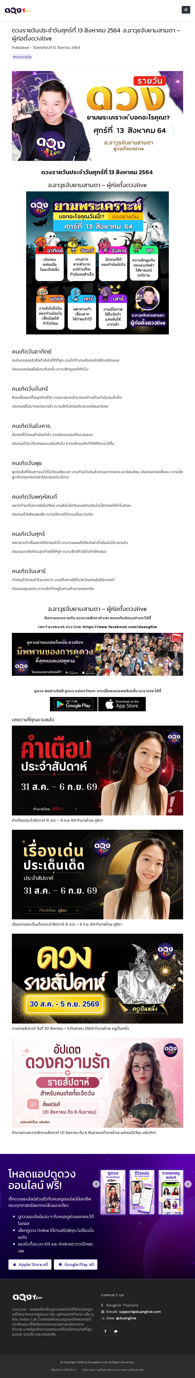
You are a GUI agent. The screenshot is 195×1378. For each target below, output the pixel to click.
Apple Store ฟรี (33, 1264)
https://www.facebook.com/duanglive (120, 627)
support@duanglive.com (140, 1311)
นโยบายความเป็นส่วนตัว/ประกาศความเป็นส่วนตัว (113, 1370)
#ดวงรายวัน (22, 57)
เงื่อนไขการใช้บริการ (63, 1370)
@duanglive (125, 1318)
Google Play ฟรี (79, 1264)
